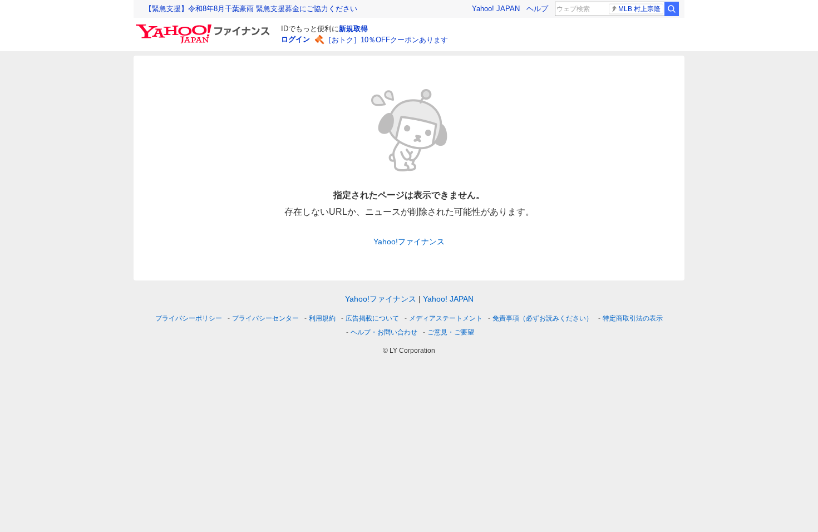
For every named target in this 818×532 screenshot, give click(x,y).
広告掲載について (372, 318)
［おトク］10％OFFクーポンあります (386, 40)
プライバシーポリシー (188, 318)
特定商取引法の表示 (633, 318)
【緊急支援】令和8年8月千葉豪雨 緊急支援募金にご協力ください (251, 8)
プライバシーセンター (265, 318)
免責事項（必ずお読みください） (542, 318)
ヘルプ (537, 8)
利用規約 (322, 318)
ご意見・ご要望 (450, 332)
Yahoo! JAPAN (496, 8)
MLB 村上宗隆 (639, 9)
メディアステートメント (445, 318)
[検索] (671, 9)
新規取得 (353, 28)
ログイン (295, 39)
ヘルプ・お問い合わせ (384, 332)
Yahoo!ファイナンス (409, 241)
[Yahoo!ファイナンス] (204, 27)
